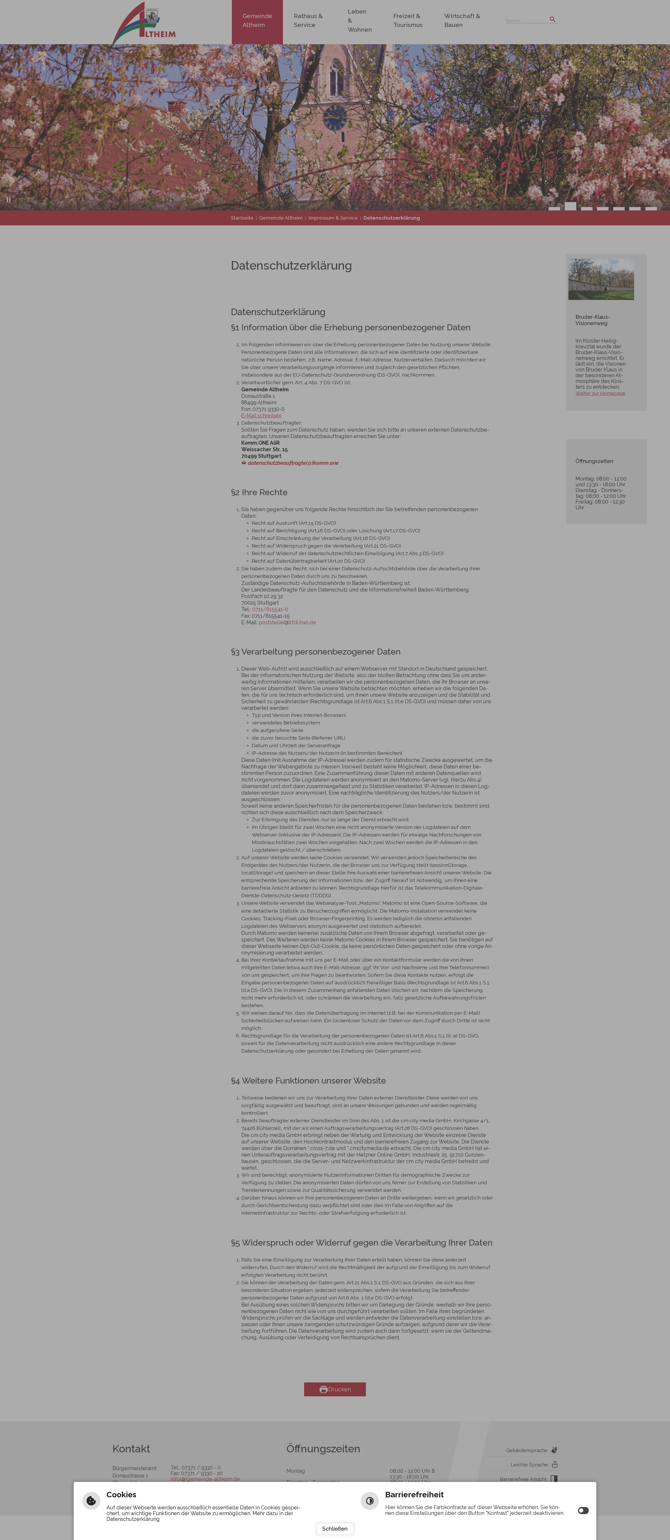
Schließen (335, 1528)
